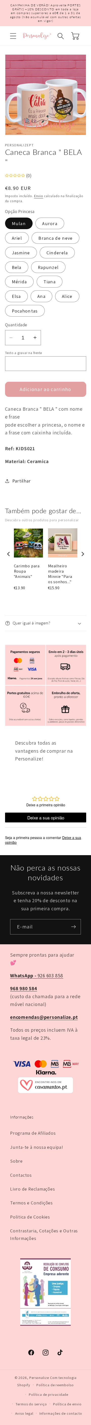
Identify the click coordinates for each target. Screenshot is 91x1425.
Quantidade (16, 325)
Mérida (19, 282)
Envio (38, 196)
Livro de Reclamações (32, 1189)
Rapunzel (48, 267)
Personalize (39, 1377)
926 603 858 (36, 975)
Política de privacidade (48, 1394)
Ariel (17, 238)
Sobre (16, 1161)
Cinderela (57, 253)
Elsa (16, 296)
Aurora (49, 223)
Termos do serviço (31, 1404)
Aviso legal (24, 1413)
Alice (67, 296)
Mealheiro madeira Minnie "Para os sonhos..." (60, 574)
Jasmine (21, 253)
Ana (41, 296)
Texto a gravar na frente (23, 353)
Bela (16, 267)
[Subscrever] (73, 926)
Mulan (19, 223)
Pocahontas (25, 311)
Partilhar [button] (21, 481)
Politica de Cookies (30, 1217)
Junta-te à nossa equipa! (36, 1147)
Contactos (21, 1175)
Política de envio (67, 1404)
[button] (13, 36)
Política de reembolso (55, 1384)
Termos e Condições (31, 1203)
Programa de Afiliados (33, 1133)
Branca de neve (55, 238)
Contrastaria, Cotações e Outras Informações (44, 1234)
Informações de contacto (60, 1413)
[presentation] (8, 554)
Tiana (49, 282)
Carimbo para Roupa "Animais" (27, 571)
